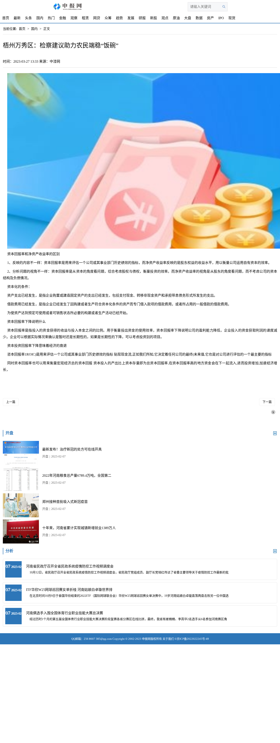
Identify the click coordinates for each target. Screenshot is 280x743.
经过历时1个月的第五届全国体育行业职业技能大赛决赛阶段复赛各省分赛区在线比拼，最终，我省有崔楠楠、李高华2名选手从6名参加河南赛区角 (128, 619)
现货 (231, 18)
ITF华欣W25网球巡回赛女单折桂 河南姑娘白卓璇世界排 (69, 590)
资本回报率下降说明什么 (41, 378)
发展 (130, 18)
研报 (142, 18)
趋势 (119, 18)
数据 (199, 18)
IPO (221, 18)
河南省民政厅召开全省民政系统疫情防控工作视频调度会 (70, 566)
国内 (39, 18)
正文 (46, 29)
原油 (176, 18)
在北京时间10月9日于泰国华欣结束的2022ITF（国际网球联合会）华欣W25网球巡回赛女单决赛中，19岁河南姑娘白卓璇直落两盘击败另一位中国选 (129, 595)
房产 (210, 18)
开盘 (9, 433)
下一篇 (267, 402)
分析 (9, 551)
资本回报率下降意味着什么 (82, 378)
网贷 (96, 18)
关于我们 (168, 638)
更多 (275, 433)
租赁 (85, 18)
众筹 (108, 18)
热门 (51, 18)
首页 (5, 18)
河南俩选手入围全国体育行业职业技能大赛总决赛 (64, 613)
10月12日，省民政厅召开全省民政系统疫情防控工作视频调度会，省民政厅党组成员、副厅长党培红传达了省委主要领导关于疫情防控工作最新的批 (129, 572)
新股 (153, 18)
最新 (17, 18)
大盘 (187, 18)
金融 (62, 18)
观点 (164, 18)
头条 (28, 18)
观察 (73, 18)
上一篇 (10, 402)
